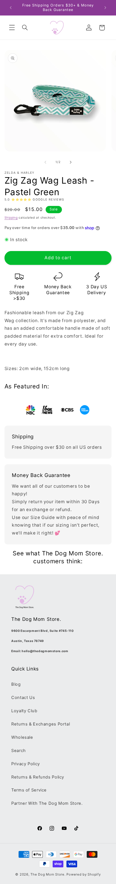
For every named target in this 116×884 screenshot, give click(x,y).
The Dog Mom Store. (47, 874)
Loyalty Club (24, 710)
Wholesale (22, 737)
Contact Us (23, 697)
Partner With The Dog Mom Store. (47, 803)
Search (18, 750)
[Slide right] (70, 162)
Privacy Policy (25, 763)
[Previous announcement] (11, 7)
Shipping (11, 217)
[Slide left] (45, 162)
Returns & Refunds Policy (37, 777)
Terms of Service (29, 790)
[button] (11, 27)
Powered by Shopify (83, 874)
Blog (16, 684)
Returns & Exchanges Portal (40, 724)
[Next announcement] (105, 7)
